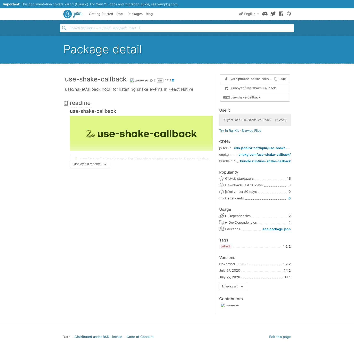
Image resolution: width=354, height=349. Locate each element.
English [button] (249, 14)
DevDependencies (243, 222)
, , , (241, 222)
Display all (229, 286)
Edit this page (280, 337)
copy (283, 78)
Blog (149, 14)
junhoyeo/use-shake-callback (253, 88)
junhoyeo (141, 80)
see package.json (277, 229)
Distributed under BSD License (98, 337)
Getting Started (101, 14)
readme (80, 102)
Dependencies (240, 216)
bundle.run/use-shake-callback (265, 161)
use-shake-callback (245, 97)
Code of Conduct (140, 337)
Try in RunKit (229, 130)
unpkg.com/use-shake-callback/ (264, 154)
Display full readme (87, 164)
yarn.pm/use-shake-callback (252, 79)
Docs (120, 14)
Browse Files (251, 130)
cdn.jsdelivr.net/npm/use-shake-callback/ (267, 148)
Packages (135, 14)
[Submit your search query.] (64, 28)
